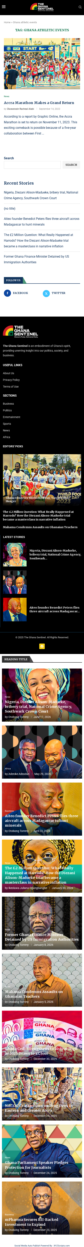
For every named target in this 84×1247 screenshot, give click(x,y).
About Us (8, 373)
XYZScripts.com (62, 1245)
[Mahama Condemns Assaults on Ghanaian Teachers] (42, 980)
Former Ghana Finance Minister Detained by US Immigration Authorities (42, 937)
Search (9, 158)
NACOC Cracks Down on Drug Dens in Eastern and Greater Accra (39, 1108)
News (6, 430)
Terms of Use (11, 386)
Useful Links (12, 365)
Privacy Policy (11, 380)
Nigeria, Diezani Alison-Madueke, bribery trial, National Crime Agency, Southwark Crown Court (38, 707)
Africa (6, 437)
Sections (10, 395)
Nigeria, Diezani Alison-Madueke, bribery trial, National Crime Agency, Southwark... (55, 554)
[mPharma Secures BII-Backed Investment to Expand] (42, 1208)
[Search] (80, 7)
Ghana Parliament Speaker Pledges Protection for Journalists (36, 1165)
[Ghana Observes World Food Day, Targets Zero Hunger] (42, 480)
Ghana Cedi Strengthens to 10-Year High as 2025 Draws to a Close (41, 1051)
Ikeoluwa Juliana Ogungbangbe (27, 888)
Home (7, 22)
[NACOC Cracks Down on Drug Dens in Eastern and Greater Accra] (42, 1094)
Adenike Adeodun (18, 773)
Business (8, 403)
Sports (7, 423)
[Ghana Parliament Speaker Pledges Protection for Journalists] (42, 1151)
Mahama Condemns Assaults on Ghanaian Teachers (40, 527)
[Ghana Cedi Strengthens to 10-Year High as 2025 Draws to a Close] (42, 1037)
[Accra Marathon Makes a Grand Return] (42, 63)
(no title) (9, 208)
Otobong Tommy (18, 716)
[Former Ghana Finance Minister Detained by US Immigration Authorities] (42, 923)
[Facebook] (42, 646)
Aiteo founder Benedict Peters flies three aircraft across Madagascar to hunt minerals (41, 821)
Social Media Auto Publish (27, 1245)
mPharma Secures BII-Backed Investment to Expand (31, 1222)
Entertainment (11, 417)
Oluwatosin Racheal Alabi (20, 109)
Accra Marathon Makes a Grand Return (39, 102)
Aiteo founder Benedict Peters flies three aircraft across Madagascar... (54, 609)
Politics (7, 410)
